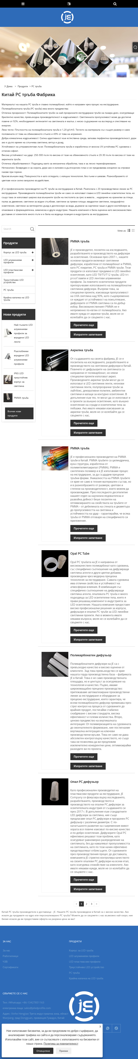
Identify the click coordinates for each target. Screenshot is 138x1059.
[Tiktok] (116, 1028)
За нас (6, 950)
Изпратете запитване (88, 334)
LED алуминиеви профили (13, 261)
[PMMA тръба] (55, 251)
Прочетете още (84, 325)
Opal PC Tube (79, 553)
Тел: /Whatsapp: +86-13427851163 (23, 1002)
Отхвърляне (43, 1050)
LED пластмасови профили (13, 271)
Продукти (23, 86)
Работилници (10, 956)
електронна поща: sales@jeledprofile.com (27, 1008)
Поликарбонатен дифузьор (90, 655)
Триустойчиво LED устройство (14, 281)
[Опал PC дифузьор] (55, 791)
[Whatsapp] (107, 1028)
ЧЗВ (5, 961)
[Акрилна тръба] (55, 360)
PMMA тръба (79, 241)
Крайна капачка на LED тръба (16, 298)
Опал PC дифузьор (84, 782)
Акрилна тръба (81, 350)
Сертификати (10, 967)
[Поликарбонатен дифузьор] (55, 664)
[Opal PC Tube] (55, 563)
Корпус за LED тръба (15, 252)
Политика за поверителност (61, 1043)
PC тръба (9, 289)
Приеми (63, 1050)
